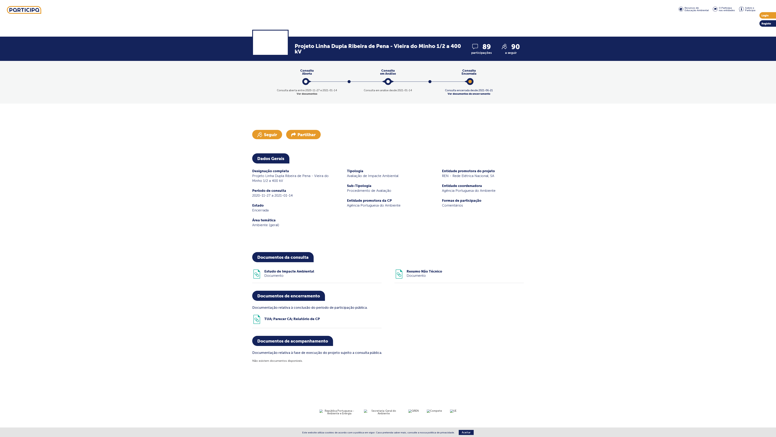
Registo (766, 23)
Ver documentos (307, 93)
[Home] (24, 10)
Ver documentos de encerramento (469, 93)
